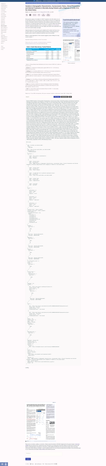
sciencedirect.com (32, 90)
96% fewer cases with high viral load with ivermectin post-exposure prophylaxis (42, 3)
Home (2, 49)
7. (25, 88)
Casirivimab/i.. (64, 96)
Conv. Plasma (3, 11)
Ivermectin (3, 18)
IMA (40, 449)
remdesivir (49, 42)
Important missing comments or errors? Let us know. (36, 39)
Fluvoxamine (3, 14)
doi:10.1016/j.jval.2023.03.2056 (43, 12)
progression (66, 31)
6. (25, 84)
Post (28, 464)
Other (2, 46)
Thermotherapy (4, 40)
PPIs (2, 33)
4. (25, 74)
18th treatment (66, 22)
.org (38, 0)
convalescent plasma (42, 42)
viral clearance (66, 32)
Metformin (3, 22)
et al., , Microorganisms (42, 85)
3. (25, 71)
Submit (28, 459)
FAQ (43, 464)
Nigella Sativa (3, 30)
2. (25, 67)
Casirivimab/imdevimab (71, 20)
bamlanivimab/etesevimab (30, 43)
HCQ (32, 42)
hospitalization (73, 29)
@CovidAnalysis (38, 464)
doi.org (29, 65)
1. (25, 64)
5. (25, 79)
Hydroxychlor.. (4, 16)
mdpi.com (33, 82)
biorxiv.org (30, 69)
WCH (44, 449)
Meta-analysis (71, 63)
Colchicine (3, 10)
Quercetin (3, 35)
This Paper (57, 96)
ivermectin (35, 42)
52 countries (72, 26)
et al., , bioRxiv (43, 64)
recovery (71, 31)
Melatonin (3, 21)
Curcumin (3, 13)
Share (32, 464)
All (70, 96)
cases (75, 31)
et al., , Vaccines (42, 81)
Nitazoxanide (3, 32)
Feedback (3, 47)
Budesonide (3, 8)
